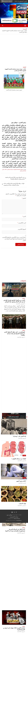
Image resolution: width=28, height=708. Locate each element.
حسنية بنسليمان (10, 169)
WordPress (18, 520)
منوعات (24, 417)
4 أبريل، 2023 (23, 72)
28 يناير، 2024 (23, 483)
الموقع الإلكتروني (22, 229)
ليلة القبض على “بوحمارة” (19, 436)
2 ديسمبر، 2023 (23, 505)
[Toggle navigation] (25, 25)
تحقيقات (23, 281)
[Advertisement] (14, 51)
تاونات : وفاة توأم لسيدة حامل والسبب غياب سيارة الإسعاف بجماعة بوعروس (13, 184)
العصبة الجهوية (17, 169)
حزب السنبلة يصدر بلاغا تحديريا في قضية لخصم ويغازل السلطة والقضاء (15, 178)
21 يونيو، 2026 (22, 631)
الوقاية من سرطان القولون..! (18, 458)
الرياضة (24, 67)
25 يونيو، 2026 (22, 532)
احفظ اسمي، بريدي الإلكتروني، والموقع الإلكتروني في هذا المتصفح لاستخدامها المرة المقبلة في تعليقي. (14, 239)
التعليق (24, 198)
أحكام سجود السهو (21, 481)
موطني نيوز (24, 14)
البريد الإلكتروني (21, 223)
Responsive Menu (7, 1)
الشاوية (21, 169)
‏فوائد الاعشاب (22, 503)
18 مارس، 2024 (23, 460)
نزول (21, 170)
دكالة (6, 169)
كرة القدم (24, 170)
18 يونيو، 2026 (23, 438)
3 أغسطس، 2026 (21, 303)
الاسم (24, 216)
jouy (19, 72)
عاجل (3, 169)
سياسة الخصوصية (14, 517)
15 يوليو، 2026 (22, 337)
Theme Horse (17, 518)
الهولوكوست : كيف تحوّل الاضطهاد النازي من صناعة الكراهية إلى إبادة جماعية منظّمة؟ (14, 333)
